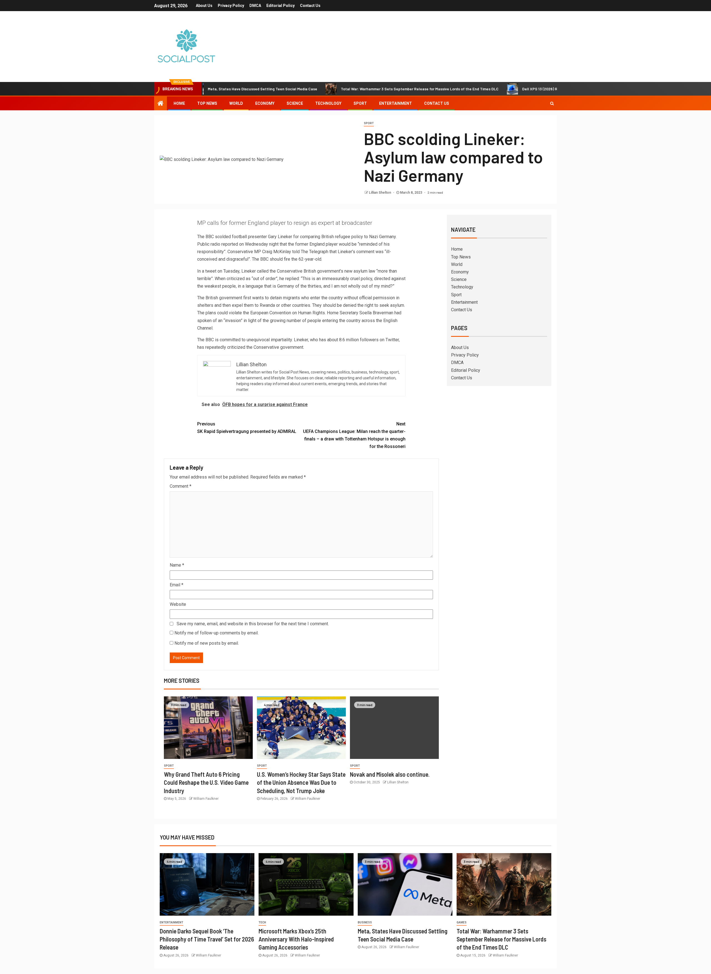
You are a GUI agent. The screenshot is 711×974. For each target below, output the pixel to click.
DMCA (255, 5)
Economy (264, 103)
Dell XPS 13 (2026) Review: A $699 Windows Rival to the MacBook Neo (547, 88)
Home (179, 103)
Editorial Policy (280, 5)
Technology (328, 103)
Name (177, 565)
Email (176, 584)
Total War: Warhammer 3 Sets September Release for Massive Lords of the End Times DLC (383, 88)
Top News (207, 103)
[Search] (552, 103)
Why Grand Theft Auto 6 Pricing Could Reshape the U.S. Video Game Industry (206, 782)
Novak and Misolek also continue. (390, 774)
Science (295, 103)
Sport (360, 103)
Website (178, 604)
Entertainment (395, 103)
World (236, 103)
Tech (262, 922)
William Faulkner (206, 799)
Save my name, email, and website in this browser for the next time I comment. (253, 623)
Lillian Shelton (380, 193)
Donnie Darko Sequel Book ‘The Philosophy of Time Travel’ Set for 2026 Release (207, 939)
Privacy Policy (231, 5)
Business (365, 922)
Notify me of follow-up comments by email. (216, 633)
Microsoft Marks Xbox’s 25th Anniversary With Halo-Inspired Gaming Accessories (296, 939)
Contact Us (310, 5)
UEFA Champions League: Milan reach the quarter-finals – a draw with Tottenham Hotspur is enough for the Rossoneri (354, 435)
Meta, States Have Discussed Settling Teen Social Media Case (226, 88)
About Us (204, 5)
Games (462, 922)
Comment (180, 486)
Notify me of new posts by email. (206, 643)
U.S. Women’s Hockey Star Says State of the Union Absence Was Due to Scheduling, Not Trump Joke (301, 782)
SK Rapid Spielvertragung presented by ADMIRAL (246, 427)
